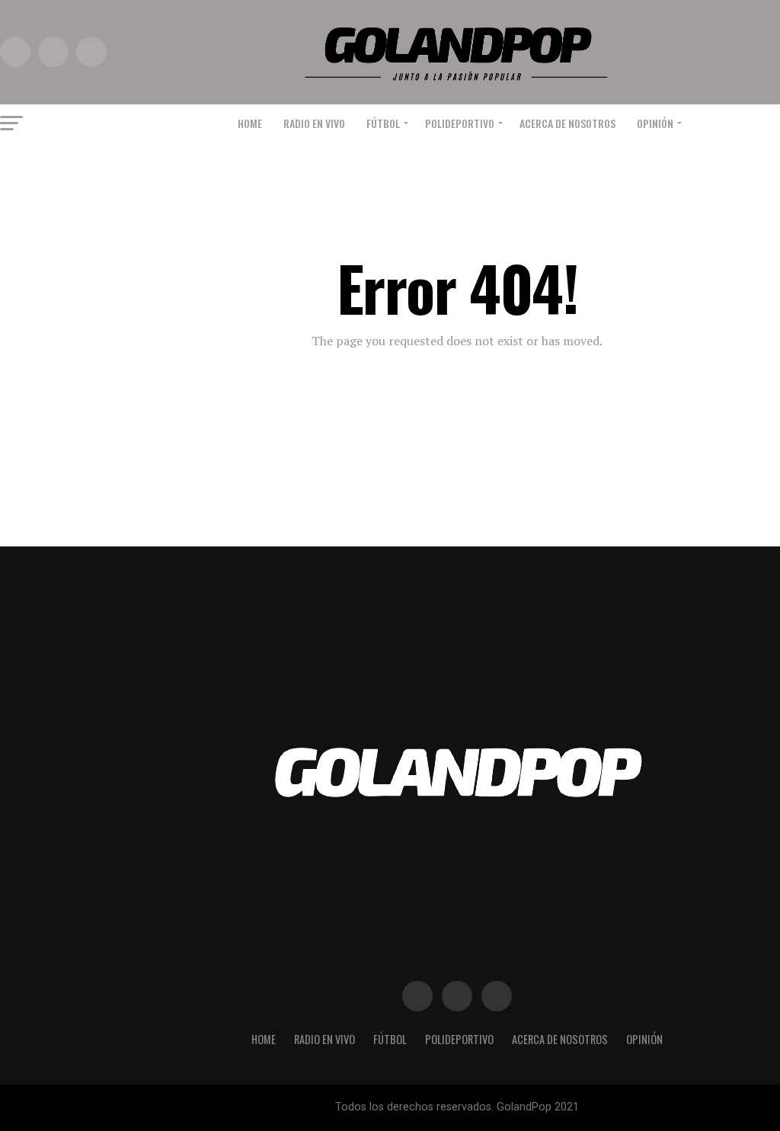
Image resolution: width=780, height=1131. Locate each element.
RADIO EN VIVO (314, 123)
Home (250, 123)
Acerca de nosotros (567, 123)
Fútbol (383, 123)
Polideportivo (459, 123)
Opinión (655, 123)
